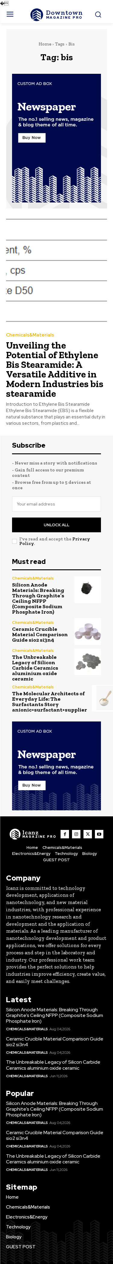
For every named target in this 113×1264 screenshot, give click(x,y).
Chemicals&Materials (30, 335)
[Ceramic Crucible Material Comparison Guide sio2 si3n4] (87, 631)
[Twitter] (87, 834)
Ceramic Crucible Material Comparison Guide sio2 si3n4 (40, 634)
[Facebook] (65, 834)
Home (45, 44)
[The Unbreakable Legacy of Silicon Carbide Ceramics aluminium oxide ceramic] (87, 662)
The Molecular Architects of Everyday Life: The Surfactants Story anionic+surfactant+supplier (49, 701)
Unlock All (56, 524)
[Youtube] (99, 834)
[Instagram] (76, 834)
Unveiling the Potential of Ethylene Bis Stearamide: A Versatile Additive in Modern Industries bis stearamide (54, 369)
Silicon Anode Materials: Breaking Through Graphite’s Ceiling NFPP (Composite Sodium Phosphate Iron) (38, 598)
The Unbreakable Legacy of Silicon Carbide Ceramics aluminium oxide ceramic (35, 668)
